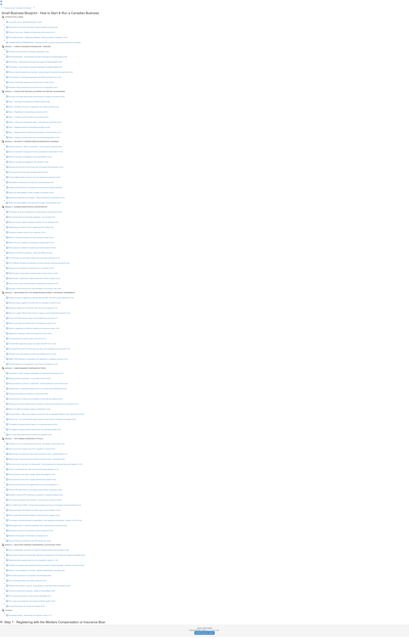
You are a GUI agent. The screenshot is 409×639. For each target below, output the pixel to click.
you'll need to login (213, 630)
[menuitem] (1, 5)
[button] (1, 2)
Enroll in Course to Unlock (204, 633)
